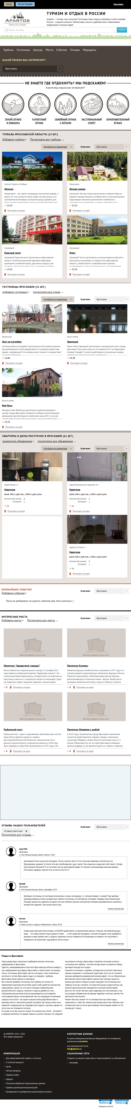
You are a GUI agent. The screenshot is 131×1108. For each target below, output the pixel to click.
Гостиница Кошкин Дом (32, 855)
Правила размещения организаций (21, 1088)
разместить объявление (17, 441)
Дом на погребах (12, 342)
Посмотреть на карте (16, 211)
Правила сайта (12, 1075)
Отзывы (75, 50)
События (61, 50)
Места (49, 50)
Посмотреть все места (41, 620)
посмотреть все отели (46, 292)
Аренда (37, 50)
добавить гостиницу (14, 292)
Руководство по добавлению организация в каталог (29, 1092)
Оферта (9, 1079)
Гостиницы (23, 50)
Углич (72, 253)
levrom (22, 919)
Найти (122, 29)
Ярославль (118, 4)
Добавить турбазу (13, 140)
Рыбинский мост (13, 729)
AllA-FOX (23, 849)
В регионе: (85, 147)
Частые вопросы (13, 1071)
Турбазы (8, 50)
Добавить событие (13, 593)
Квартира (9, 489)
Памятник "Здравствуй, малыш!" (22, 666)
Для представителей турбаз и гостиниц (23, 1058)
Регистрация (25, 4)
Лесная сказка (77, 189)
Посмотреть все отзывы (16, 835)
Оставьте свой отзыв (13, 831)
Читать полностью (116, 909)
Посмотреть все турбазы (45, 140)
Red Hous (7, 405)
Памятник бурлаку (77, 666)
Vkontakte (73, 1063)
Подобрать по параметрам (55, 147)
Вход (9, 4)
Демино (8, 189)
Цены (8, 1066)
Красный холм (12, 253)
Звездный (72, 342)
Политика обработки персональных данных (26, 1083)
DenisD (22, 884)
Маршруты (89, 50)
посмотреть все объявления (55, 441)
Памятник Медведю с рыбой (83, 729)
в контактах (82, 1041)
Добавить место (12, 620)
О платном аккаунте (15, 1062)
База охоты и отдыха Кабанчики (36, 925)
